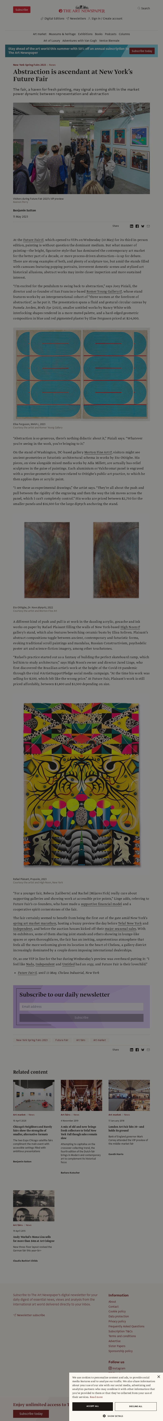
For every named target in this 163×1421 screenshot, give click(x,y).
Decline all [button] (135, 1406)
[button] (114, 1415)
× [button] (158, 1376)
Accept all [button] (92, 1406)
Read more (96, 1397)
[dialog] (116, 1397)
